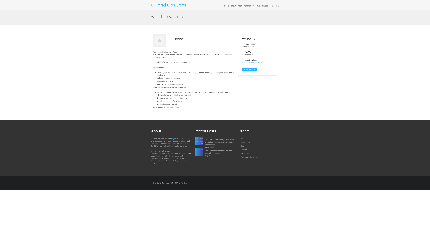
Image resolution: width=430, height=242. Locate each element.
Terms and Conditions (249, 157)
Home (226, 6)
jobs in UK (177, 138)
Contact (244, 150)
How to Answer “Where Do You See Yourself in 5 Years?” (218, 152)
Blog (242, 146)
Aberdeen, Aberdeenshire (252, 62)
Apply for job (249, 69)
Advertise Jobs (262, 6)
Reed (179, 39)
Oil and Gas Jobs (168, 5)
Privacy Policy (246, 153)
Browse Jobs (236, 6)
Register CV (249, 6)
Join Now (275, 6)
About (243, 138)
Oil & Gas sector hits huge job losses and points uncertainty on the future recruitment (219, 142)
